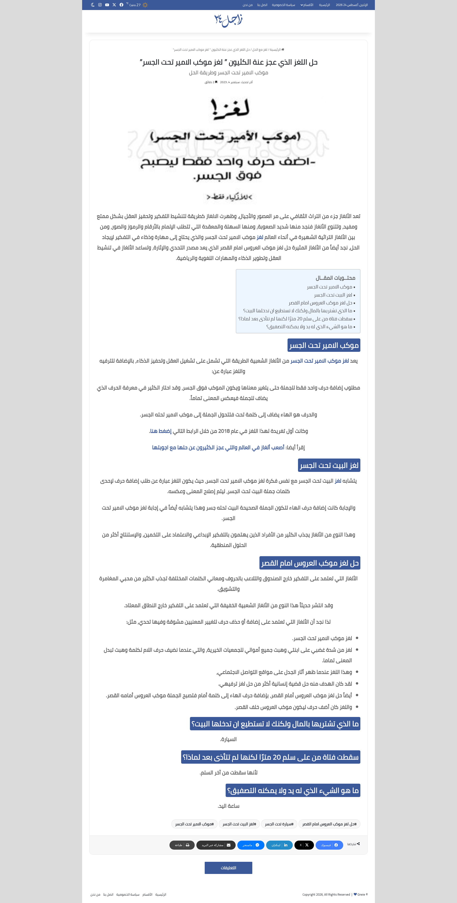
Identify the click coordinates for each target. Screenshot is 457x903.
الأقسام (308, 5)
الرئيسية (324, 5)
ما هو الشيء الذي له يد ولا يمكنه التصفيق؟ (309, 326)
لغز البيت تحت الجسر (333, 295)
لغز (260, 237)
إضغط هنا (161, 431)
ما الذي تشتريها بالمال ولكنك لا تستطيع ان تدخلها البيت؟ (297, 310)
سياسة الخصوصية (283, 5)
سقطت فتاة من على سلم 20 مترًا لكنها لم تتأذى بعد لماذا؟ (295, 319)
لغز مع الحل (259, 49)
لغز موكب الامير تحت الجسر (319, 361)
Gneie (361, 894)
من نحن (248, 5)
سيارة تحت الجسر (278, 823)
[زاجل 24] (229, 20)
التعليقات (228, 868)
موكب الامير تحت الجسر (329, 287)
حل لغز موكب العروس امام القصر (320, 303)
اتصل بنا (262, 5)
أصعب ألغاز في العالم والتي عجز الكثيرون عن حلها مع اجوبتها (218, 447)
